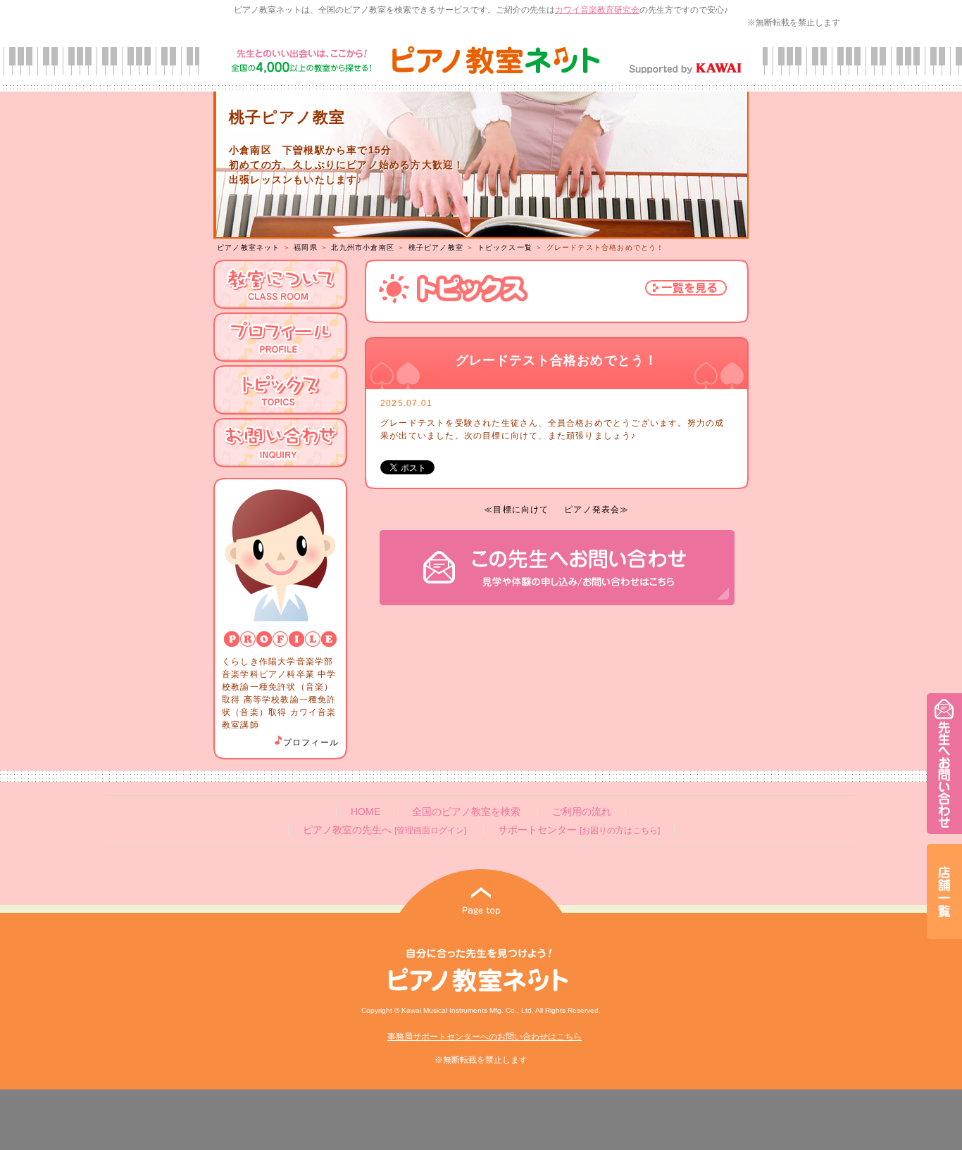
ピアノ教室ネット (248, 247)
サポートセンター (579, 830)
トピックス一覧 (504, 247)
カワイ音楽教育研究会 (597, 10)
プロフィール (311, 742)
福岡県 (306, 247)
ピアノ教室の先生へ (384, 830)
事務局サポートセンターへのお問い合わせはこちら (484, 1036)
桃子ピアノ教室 (435, 247)
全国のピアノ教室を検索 (466, 812)
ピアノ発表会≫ (596, 509)
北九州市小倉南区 (362, 247)
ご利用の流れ (581, 812)
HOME (365, 812)
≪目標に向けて (516, 509)
